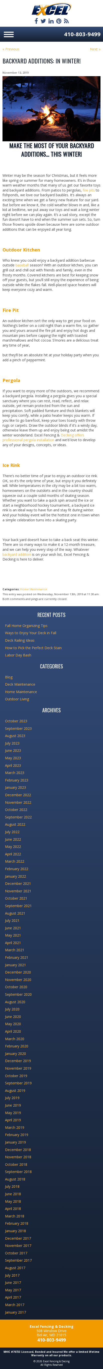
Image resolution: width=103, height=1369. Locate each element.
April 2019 (13, 1120)
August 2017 (15, 1267)
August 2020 (15, 1001)
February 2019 (16, 1134)
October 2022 (16, 809)
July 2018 (12, 1186)
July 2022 (12, 831)
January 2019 (15, 1142)
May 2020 (13, 1023)
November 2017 (18, 1245)
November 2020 (18, 979)
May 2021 (13, 935)
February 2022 (16, 868)
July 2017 (12, 1275)
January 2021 (15, 965)
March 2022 (14, 861)
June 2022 (13, 839)
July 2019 (12, 1097)
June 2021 (13, 928)
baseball (22, 265)
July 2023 (12, 743)
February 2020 (16, 1046)
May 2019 (13, 1112)
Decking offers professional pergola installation (43, 437)
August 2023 (15, 735)
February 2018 (16, 1223)
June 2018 (13, 1193)
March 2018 (14, 1216)
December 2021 (18, 883)
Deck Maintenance (20, 684)
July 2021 (12, 920)
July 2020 (12, 1009)
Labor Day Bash (18, 655)
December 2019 (18, 1060)
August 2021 (15, 913)
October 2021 (16, 898)
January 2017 (15, 1312)
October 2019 (16, 1075)
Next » (95, 49)
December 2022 (18, 794)
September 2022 (18, 817)
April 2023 (13, 765)
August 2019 (15, 1090)
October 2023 (16, 721)
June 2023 (13, 750)
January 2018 (15, 1230)
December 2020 (18, 972)
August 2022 (15, 824)
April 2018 (13, 1208)
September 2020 (18, 994)
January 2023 (15, 787)
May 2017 (13, 1290)
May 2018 (13, 1201)
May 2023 (13, 758)
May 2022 (13, 846)
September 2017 (18, 1260)
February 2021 (16, 957)
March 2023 (14, 772)
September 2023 (18, 728)
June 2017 (13, 1282)
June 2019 (13, 1105)
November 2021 (18, 891)
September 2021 (18, 905)
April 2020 (13, 1031)
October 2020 (16, 986)
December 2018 (18, 1149)
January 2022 (15, 876)
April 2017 (13, 1297)
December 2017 (18, 1238)
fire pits (89, 190)
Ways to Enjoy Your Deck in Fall (30, 632)
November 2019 (18, 1068)
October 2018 (16, 1164)
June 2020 (13, 1016)
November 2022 (18, 802)
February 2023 (16, 780)
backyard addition (16, 554)
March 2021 (14, 950)
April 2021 (13, 942)
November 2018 (18, 1157)
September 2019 (18, 1083)
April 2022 (13, 854)
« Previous (10, 49)
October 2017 (16, 1253)
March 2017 (14, 1304)
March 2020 (14, 1038)
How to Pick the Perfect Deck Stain (33, 647)
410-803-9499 (82, 34)
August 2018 (15, 1179)
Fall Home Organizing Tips (26, 625)
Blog (8, 677)
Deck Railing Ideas (19, 640)
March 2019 (14, 1127)
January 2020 (15, 1053)
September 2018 (18, 1171)
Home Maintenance (33, 589)
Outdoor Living (17, 699)
